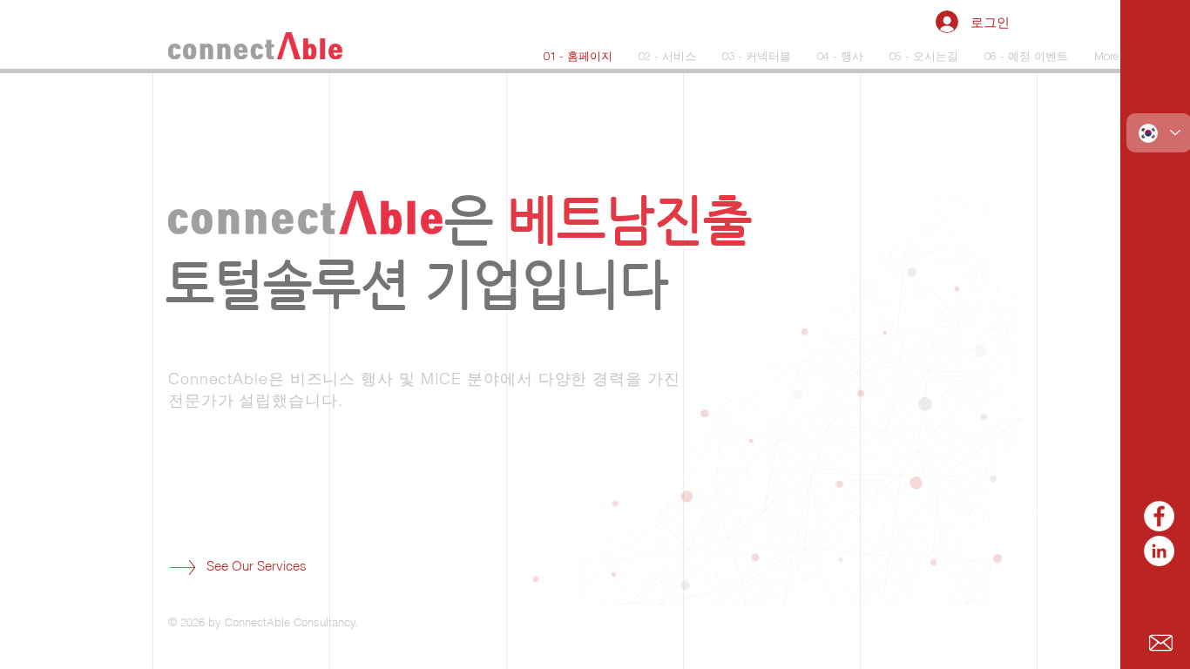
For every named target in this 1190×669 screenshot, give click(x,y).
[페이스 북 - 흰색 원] (1159, 516)
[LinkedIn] (1159, 551)
